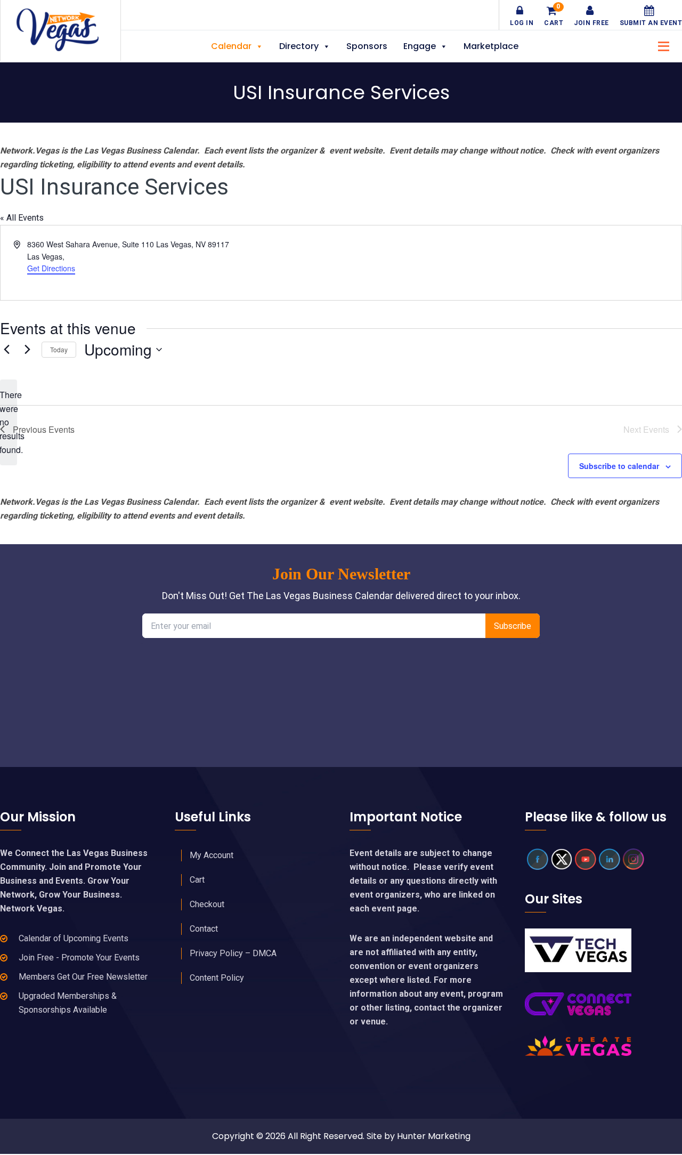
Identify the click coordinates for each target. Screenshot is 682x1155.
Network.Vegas (60, 30)
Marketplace (491, 46)
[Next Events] (27, 349)
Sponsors (366, 46)
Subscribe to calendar (619, 466)
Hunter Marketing (433, 1136)
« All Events (22, 218)
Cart (553, 16)
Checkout (207, 904)
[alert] (8, 422)
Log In (521, 23)
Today (59, 349)
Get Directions (51, 268)
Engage (419, 46)
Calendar (231, 46)
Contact (204, 929)
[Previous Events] (6, 349)
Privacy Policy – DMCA (233, 953)
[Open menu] (660, 45)
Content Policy (217, 978)
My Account (211, 855)
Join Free (591, 23)
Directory (299, 46)
